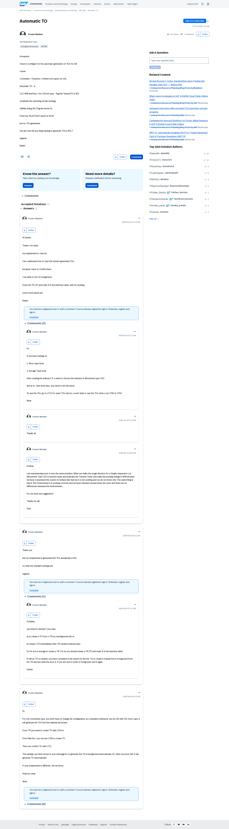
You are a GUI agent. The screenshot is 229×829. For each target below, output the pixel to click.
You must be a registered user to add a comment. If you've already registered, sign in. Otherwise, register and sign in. (79, 310)
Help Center (118, 4)
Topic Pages (132, 4)
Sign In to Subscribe (194, 21)
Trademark (93, 825)
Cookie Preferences (118, 825)
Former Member (35, 34)
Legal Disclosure (79, 825)
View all (153, 219)
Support (103, 825)
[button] (198, 34)
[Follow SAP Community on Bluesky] (179, 824)
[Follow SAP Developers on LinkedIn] (188, 824)
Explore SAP (192, 4)
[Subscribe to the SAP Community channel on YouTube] (183, 824)
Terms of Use (52, 825)
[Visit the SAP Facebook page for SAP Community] (174, 824)
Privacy (42, 825)
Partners (97, 4)
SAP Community (25, 10)
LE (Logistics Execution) (29, 46)
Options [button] (208, 21)
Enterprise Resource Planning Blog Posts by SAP (174, 103)
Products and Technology (56, 4)
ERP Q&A (82, 10)
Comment (137, 157)
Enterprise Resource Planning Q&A (167, 115)
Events (107, 4)
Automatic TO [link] (93, 10)
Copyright (65, 825)
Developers (85, 4)
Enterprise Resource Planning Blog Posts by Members (176, 88)
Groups (74, 4)
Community (36, 4)
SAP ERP (44, 46)
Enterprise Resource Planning (66, 10)
